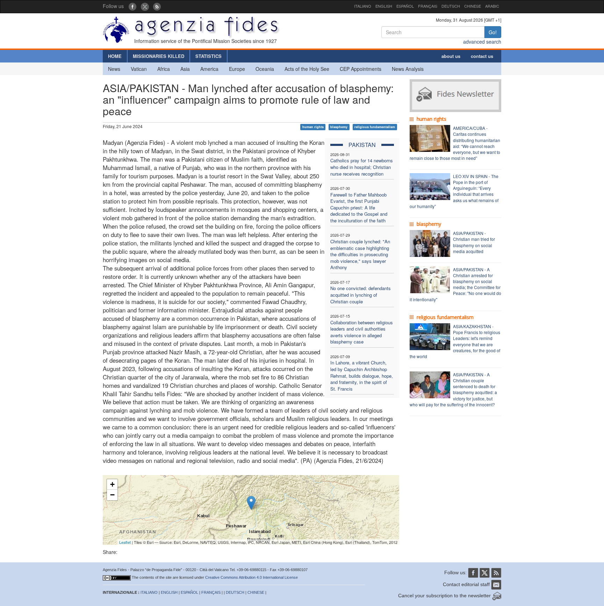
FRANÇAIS (427, 6)
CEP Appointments (360, 68)
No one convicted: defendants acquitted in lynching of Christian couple (360, 294)
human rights (313, 127)
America (209, 68)
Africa (163, 68)
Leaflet (125, 542)
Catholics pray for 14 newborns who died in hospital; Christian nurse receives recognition (361, 167)
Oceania (265, 68)
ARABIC (492, 6)
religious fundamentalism (374, 127)
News (114, 68)
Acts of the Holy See (307, 68)
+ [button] (112, 484)
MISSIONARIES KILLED (158, 56)
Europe (237, 68)
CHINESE (472, 6)
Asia (185, 68)
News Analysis (408, 68)
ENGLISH (383, 6)
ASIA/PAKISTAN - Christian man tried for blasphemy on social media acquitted (474, 242)
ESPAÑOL (405, 6)
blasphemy (338, 127)
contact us (482, 56)
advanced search (482, 41)
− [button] (112, 494)
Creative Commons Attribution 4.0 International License (251, 577)
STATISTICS (208, 56)
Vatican (139, 68)
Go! (493, 32)
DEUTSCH (450, 6)
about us (450, 56)
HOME (115, 56)
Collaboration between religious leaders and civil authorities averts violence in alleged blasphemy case (361, 332)
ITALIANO (362, 6)
